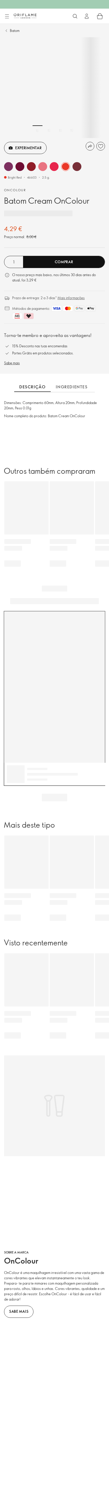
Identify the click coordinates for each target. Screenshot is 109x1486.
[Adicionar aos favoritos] (100, 146)
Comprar (64, 261)
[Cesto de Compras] (100, 16)
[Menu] (7, 16)
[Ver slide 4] (72, 130)
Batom (15, 30)
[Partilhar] (90, 146)
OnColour (15, 190)
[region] (54, 87)
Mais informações (71, 297)
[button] (8, 166)
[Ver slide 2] (49, 130)
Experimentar (28, 147)
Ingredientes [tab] (71, 387)
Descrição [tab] (32, 387)
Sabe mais (12, 362)
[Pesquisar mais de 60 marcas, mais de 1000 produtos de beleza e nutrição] (75, 16)
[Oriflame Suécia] (25, 16)
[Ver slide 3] (60, 130)
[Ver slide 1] (37, 130)
